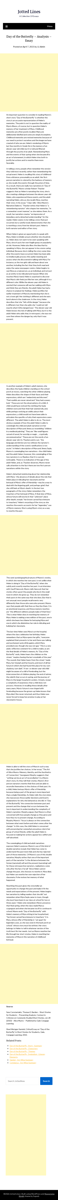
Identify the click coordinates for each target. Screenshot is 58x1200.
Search (46, 1081)
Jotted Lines (29, 11)
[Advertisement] (29, 82)
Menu (49, 26)
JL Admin (41, 46)
